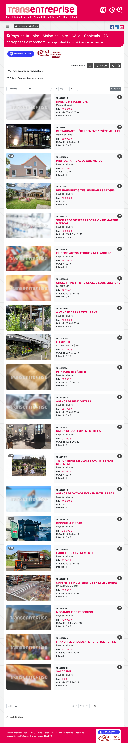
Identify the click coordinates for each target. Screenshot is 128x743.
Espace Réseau (13, 736)
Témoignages (37, 736)
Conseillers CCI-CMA (53, 733)
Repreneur (22, 26)
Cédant (34, 26)
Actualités (25, 736)
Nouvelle (103, 65)
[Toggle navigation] (7, 26)
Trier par (115, 88)
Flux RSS (48, 736)
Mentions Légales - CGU (24, 733)
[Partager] (113, 65)
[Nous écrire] (122, 28)
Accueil (10, 733)
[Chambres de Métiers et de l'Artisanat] (115, 9)
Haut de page (15, 717)
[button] (9, 136)
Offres (39, 733)
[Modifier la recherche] (90, 65)
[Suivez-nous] (112, 28)
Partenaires (68, 733)
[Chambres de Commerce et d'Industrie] (103, 9)
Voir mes (24, 71)
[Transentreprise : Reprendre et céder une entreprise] (41, 10)
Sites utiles (79, 733)
